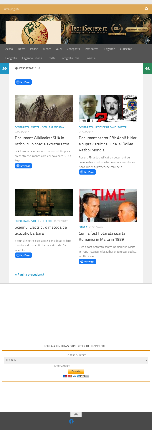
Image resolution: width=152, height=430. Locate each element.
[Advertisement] (76, 311)
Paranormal (92, 49)
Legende (109, 49)
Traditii (51, 58)
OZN (59, 49)
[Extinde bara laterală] (4, 68)
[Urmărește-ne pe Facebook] (71, 421)
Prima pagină (11, 9)
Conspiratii (73, 49)
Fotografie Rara (70, 58)
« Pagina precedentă (29, 274)
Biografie (90, 58)
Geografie (11, 58)
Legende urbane (32, 58)
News (21, 49)
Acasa (9, 49)
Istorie (34, 49)
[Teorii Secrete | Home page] (33, 39)
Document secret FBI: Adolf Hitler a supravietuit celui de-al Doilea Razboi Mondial (108, 144)
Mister (47, 49)
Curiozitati (126, 49)
